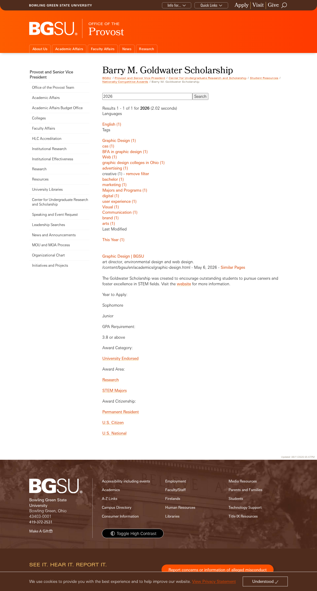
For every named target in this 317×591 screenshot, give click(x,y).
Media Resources (243, 481)
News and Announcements (54, 235)
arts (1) (108, 223)
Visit (258, 5)
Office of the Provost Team (53, 87)
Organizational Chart (48, 255)
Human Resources (180, 507)
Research (146, 49)
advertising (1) (115, 168)
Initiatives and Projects (50, 265)
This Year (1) (113, 239)
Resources (40, 179)
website (184, 283)
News (126, 49)
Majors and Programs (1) (124, 190)
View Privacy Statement (214, 581)
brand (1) (110, 217)
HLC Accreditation (46, 138)
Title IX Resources (243, 516)
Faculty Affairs (103, 49)
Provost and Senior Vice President (140, 78)
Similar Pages (233, 267)
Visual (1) (110, 206)
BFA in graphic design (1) (125, 151)
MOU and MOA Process (51, 245)
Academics (111, 490)
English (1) (111, 124)
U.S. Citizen (113, 422)
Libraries (172, 516)
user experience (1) (119, 201)
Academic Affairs (69, 49)
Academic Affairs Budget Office (57, 108)
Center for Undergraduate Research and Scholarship (207, 78)
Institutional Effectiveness (52, 159)
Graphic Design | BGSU (123, 256)
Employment (175, 481)
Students (236, 498)
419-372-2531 (40, 522)
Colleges (39, 118)
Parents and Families (245, 490)
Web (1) (109, 156)
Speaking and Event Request (55, 214)
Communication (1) (119, 212)
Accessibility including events (126, 481)
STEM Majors (114, 390)
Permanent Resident (120, 411)
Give (273, 5)
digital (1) (110, 195)
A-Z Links (109, 498)
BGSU (106, 78)
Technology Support (245, 507)
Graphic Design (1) (119, 140)
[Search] (284, 5)
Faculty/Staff (175, 490)
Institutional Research (49, 149)
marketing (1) (114, 184)
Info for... (174, 5)
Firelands (172, 498)
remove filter (137, 173)
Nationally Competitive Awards (125, 81)
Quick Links (209, 5)
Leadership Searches (48, 225)
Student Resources (264, 78)
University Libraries (47, 189)
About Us (40, 49)
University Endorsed (120, 358)
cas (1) (108, 146)
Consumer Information (120, 516)
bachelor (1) (113, 179)
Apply (242, 5)
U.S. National (114, 433)
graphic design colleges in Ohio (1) (133, 162)
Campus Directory (116, 507)
